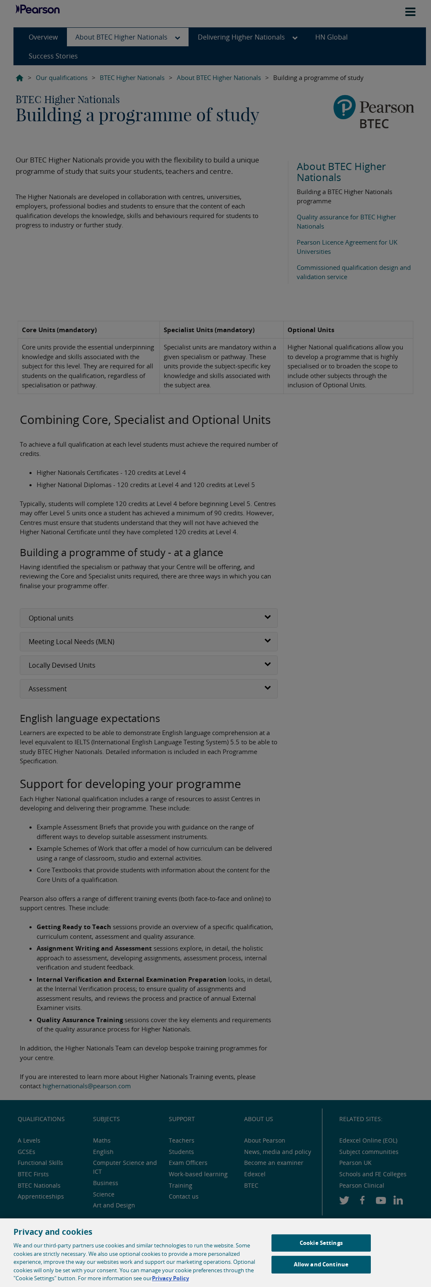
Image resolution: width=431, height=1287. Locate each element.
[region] (215, 1252)
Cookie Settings (321, 1243)
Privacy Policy (170, 1278)
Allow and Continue (321, 1264)
